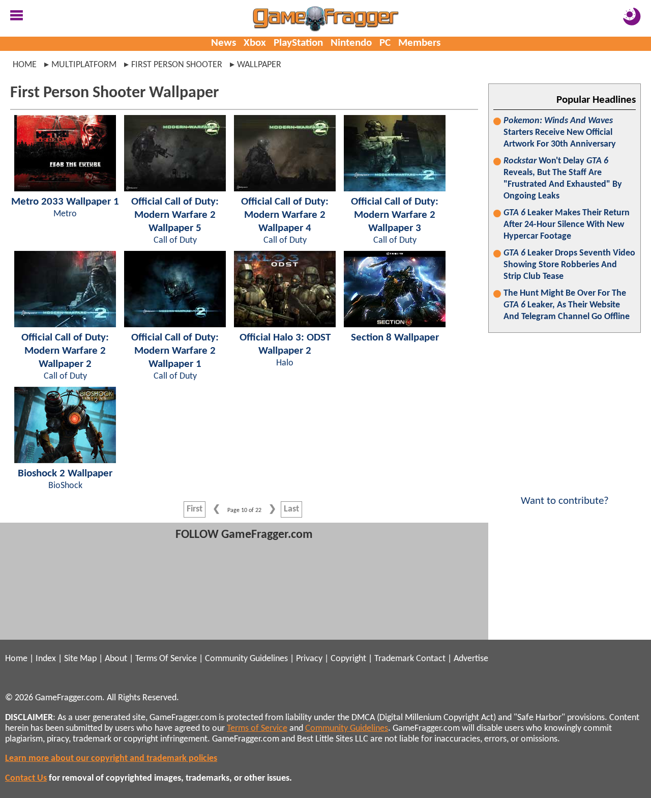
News (223, 43)
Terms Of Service (166, 658)
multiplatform (83, 65)
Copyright (348, 658)
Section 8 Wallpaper (395, 337)
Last (291, 509)
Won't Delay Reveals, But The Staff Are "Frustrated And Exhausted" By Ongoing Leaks (563, 178)
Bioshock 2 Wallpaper (65, 473)
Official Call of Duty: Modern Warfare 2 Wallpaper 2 (65, 350)
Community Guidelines (246, 658)
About (116, 658)
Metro (65, 214)
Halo (284, 363)
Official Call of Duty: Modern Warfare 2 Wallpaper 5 (175, 215)
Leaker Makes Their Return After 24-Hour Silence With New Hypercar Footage (567, 224)
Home (25, 65)
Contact (431, 658)
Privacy (309, 658)
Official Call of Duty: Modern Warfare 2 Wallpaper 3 (394, 215)
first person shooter (176, 65)
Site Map (80, 658)
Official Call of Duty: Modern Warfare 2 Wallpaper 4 (285, 215)
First (194, 509)
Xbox (255, 43)
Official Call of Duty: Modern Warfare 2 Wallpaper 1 (175, 350)
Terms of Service (257, 728)
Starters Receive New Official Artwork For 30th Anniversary (560, 132)
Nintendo (351, 43)
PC (385, 43)
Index (46, 658)
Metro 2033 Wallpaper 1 (65, 201)
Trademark (394, 658)
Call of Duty (175, 240)
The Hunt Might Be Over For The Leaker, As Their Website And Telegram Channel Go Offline (567, 305)
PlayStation (298, 43)
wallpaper (259, 65)
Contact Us (26, 778)
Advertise (471, 658)
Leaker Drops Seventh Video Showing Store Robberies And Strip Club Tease (569, 264)
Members (419, 43)
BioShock (65, 485)
